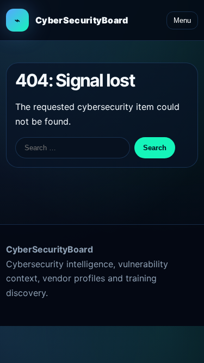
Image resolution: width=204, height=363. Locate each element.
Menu (182, 20)
